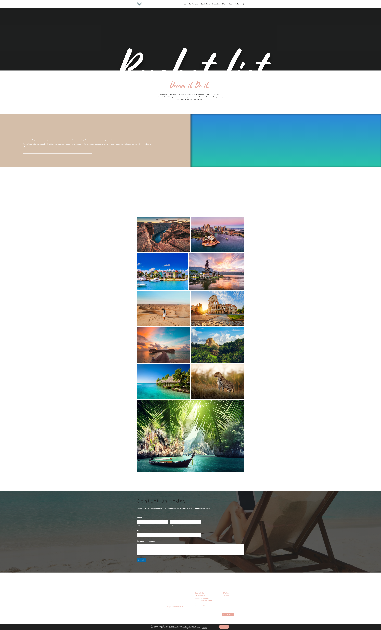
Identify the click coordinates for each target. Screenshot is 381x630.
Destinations (205, 4)
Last (171, 525)
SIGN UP (227, 614)
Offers (224, 4)
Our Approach (193, 4)
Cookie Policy (200, 593)
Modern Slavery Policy (203, 598)
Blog (230, 4)
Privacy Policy (200, 595)
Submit (141, 560)
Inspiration (215, 4)
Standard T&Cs (200, 606)
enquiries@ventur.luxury (175, 607)
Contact (237, 4)
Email (139, 530)
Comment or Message (146, 541)
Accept (224, 627)
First (138, 525)
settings (204, 628)
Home (184, 4)
